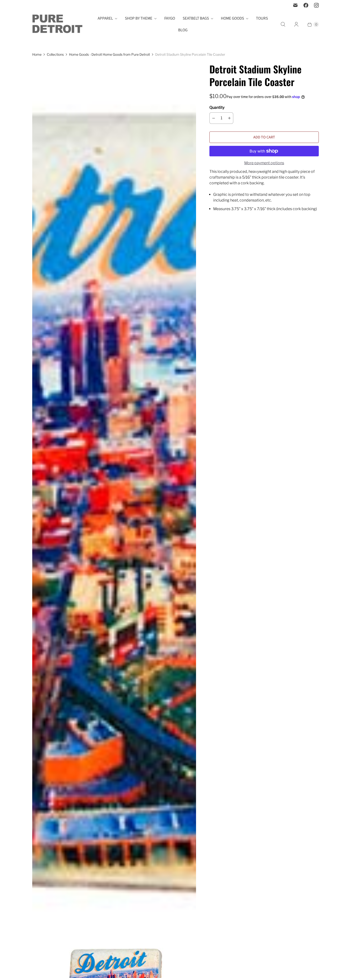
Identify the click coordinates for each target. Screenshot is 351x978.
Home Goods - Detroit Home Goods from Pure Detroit (109, 54)
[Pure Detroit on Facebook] (306, 5)
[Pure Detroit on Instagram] (316, 5)
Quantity (216, 107)
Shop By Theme (138, 18)
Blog (182, 30)
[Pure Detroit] (57, 24)
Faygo (169, 18)
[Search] (283, 24)
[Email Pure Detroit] (295, 5)
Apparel (105, 18)
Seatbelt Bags (196, 18)
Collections (55, 54)
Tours (262, 18)
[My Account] (296, 24)
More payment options (264, 163)
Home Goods (232, 18)
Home (37, 54)
